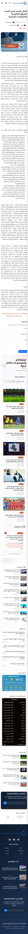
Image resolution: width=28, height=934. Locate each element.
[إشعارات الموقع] (5, 3)
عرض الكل (4, 365)
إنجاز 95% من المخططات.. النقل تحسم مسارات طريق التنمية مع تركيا (11, 618)
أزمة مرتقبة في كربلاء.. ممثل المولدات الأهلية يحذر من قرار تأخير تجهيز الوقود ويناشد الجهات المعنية (14, 546)
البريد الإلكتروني (23, 334)
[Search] (9, 3)
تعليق (26, 339)
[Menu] (2, 3)
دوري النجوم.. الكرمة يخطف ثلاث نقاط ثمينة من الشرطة (15, 407)
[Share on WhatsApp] (21, 28)
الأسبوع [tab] (18, 381)
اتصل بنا (7, 928)
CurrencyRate (22, 746)
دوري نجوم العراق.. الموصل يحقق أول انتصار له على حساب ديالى (14, 516)
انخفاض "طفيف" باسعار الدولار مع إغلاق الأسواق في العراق (11, 577)
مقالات (22, 25)
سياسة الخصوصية (7, 927)
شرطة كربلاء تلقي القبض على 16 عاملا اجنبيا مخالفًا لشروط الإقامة (15, 461)
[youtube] (14, 839)
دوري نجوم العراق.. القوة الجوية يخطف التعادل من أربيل (15, 434)
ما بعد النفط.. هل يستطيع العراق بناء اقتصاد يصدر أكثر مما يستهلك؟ (11, 570)
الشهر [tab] (13, 381)
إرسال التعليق (22, 351)
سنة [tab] (9, 381)
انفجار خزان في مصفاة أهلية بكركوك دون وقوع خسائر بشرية (11, 584)
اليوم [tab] (23, 381)
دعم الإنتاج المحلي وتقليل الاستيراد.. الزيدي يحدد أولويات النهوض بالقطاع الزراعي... (11, 591)
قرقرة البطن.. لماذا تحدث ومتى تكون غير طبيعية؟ (11, 598)
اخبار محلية (21, 851)
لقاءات (7, 851)
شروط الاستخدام (16, 927)
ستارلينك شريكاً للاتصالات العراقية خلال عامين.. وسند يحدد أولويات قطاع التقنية (10, 605)
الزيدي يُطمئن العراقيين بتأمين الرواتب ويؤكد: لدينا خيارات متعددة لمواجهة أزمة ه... (11, 776)
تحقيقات (7, 848)
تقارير (21, 853)
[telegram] (9, 839)
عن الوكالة (23, 927)
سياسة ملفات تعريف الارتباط (17, 928)
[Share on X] (23, 28)
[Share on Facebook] (25, 28)
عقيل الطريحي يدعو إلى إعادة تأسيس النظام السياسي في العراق (11, 612)
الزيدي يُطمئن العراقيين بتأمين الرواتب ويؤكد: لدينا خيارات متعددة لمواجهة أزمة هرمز (14, 488)
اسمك (25, 328)
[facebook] (18, 839)
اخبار (21, 848)
